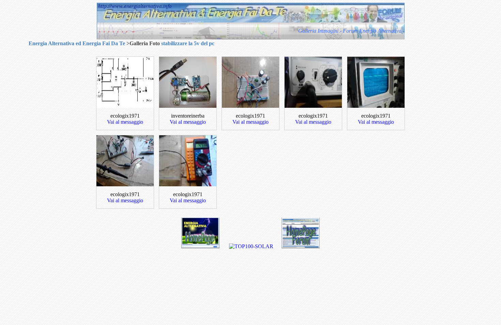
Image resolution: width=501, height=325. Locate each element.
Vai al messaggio (125, 122)
